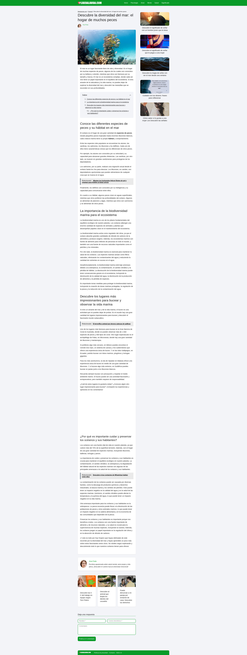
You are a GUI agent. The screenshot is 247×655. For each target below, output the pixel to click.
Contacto (112, 652)
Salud (157, 3)
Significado (165, 3)
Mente (149, 3)
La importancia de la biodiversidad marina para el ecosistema (108, 102)
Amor (143, 3)
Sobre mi (119, 652)
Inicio (126, 3)
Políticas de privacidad (101, 652)
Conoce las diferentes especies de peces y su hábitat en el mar (108, 99)
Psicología (134, 3)
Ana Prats (85, 24)
